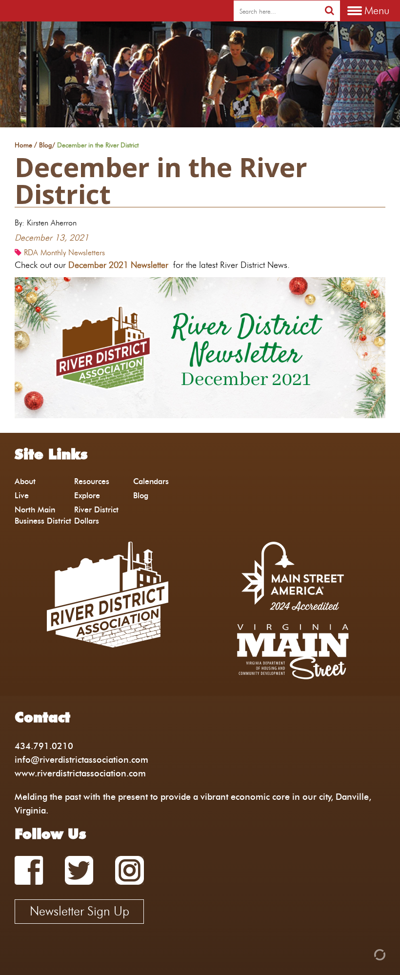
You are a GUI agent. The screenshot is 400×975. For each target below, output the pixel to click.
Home (23, 145)
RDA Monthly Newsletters (64, 252)
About (25, 481)
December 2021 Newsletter (118, 265)
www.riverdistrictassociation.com (80, 773)
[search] (329, 10)
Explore (87, 495)
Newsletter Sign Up (79, 911)
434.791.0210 (44, 746)
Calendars (151, 481)
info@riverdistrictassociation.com (81, 759)
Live (22, 495)
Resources (91, 481)
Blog (45, 145)
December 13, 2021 (52, 237)
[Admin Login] (363, 953)
